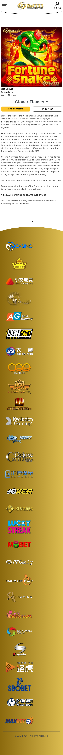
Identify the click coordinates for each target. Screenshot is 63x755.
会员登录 (57, 7)
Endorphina (7, 92)
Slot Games (7, 88)
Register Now (15, 108)
